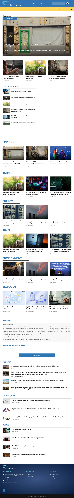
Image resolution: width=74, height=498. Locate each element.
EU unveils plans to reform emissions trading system (57, 279)
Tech (6, 229)
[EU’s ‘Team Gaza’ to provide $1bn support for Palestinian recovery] (60, 153)
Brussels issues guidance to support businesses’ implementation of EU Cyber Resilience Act (60, 193)
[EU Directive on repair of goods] (6, 431)
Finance (8, 142)
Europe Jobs (9, 396)
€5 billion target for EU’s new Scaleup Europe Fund (35, 77)
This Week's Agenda (8, 324)
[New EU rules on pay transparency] (6, 447)
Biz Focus (9, 286)
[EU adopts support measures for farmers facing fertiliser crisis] (6, 124)
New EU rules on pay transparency (23, 446)
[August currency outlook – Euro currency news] (6, 92)
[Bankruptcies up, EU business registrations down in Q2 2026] (37, 37)
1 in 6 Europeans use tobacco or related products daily (11, 77)
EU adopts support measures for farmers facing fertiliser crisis (23, 123)
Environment (12, 258)
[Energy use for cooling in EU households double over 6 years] (60, 212)
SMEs (6, 172)
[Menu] (71, 9)
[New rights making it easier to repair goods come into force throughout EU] (13, 269)
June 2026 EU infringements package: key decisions (28, 454)
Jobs (43, 9)
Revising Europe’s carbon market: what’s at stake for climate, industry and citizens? (37, 380)
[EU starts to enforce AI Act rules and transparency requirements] (6, 118)
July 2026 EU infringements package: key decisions (28, 438)
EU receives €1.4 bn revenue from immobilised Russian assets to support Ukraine (57, 77)
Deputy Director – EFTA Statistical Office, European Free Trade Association (35, 409)
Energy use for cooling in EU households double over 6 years (59, 222)
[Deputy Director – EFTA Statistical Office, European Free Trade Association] (6, 410)
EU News (15, 9)
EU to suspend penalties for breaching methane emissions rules (36, 222)
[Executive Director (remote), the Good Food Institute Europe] (6, 402)
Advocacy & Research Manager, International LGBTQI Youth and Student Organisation (39, 417)
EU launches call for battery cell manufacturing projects (12, 222)
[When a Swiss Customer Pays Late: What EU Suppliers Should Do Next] (60, 298)
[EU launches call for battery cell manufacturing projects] (13, 212)
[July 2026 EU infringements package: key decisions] (6, 439)
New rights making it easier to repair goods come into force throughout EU (13, 279)
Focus (22, 9)
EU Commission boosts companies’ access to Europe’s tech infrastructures (36, 193)
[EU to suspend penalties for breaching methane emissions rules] (37, 212)
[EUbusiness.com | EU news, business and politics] (11, 3)
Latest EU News (10, 86)
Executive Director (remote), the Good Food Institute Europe (31, 400)
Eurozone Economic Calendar (11, 337)
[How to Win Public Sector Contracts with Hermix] (14, 298)
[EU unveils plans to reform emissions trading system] (60, 269)
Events (50, 9)
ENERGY (8, 201)
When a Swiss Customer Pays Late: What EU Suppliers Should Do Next (59, 308)
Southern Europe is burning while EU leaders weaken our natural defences (35, 366)
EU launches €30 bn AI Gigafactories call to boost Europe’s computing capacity (60, 250)
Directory (58, 9)
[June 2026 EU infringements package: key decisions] (6, 456)
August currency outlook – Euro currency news (21, 91)
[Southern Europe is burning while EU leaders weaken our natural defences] (6, 367)
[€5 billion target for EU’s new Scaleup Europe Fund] (35, 67)
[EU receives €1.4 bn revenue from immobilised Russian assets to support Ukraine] (58, 67)
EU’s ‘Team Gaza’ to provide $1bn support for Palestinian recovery (59, 163)
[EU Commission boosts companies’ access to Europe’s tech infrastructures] (37, 183)
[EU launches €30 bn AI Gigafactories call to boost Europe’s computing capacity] (60, 241)
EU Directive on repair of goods (21, 429)
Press (36, 9)
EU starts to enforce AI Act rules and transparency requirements (22, 116)
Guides (29, 9)
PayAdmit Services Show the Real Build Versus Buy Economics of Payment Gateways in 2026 (36, 308)
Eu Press (7, 362)
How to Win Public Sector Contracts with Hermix (13, 308)
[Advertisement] (37, 133)
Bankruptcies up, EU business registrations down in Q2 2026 (22, 45)
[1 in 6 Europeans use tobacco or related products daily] (13, 67)
